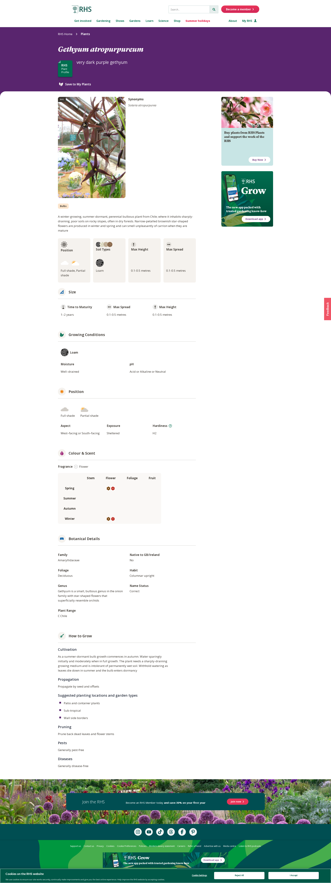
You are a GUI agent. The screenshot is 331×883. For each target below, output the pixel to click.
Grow (253, 190)
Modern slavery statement (162, 846)
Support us (75, 846)
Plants (85, 34)
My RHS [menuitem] (247, 21)
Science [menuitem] (163, 21)
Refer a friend (194, 846)
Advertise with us (212, 846)
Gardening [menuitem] (103, 21)
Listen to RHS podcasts (250, 846)
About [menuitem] (233, 21)
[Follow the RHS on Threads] (171, 832)
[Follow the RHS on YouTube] (149, 832)
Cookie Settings (199, 875)
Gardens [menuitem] (135, 21)
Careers (181, 846)
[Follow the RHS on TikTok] (160, 832)
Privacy (100, 846)
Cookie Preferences (126, 846)
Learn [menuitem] (149, 21)
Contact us (89, 846)
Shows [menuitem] (120, 21)
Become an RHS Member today (165, 802)
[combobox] (189, 9)
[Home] (82, 10)
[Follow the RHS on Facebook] (182, 832)
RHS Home (65, 34)
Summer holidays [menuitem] (197, 21)
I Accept (294, 875)
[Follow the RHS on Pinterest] (193, 832)
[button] (327, 309)
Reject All (239, 875)
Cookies (110, 846)
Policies (142, 846)
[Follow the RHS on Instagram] (138, 832)
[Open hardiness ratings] (170, 425)
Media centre (229, 846)
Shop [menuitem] (177, 21)
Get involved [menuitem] (82, 21)
